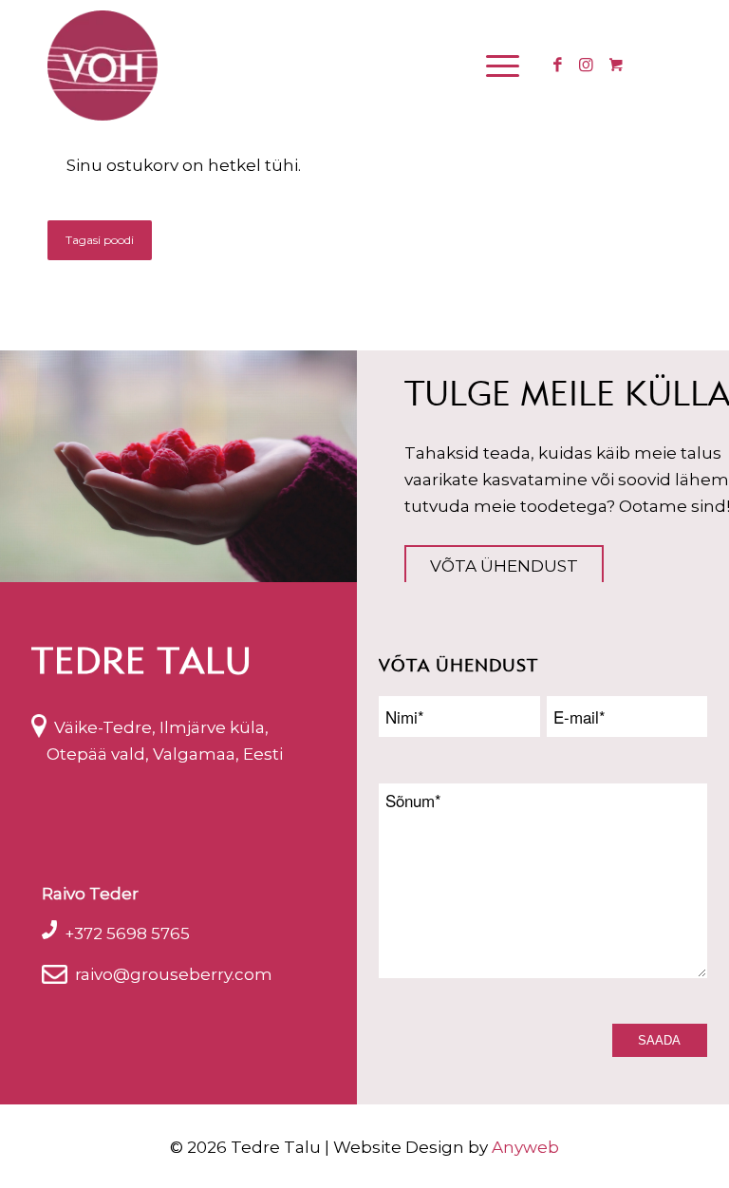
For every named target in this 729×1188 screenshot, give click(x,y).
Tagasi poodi (99, 240)
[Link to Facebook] (557, 64)
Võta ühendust (504, 565)
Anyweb (525, 1147)
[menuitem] (504, 65)
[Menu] (498, 65)
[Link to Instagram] (585, 64)
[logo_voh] (102, 65)
